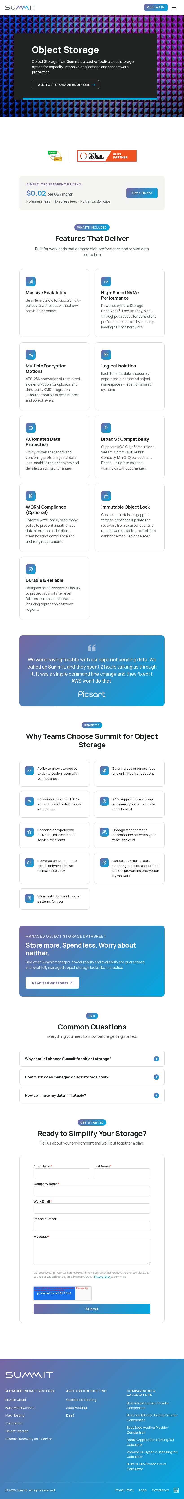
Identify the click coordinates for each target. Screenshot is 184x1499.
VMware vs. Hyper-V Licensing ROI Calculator (152, 1454)
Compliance (160, 1490)
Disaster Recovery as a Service (28, 1439)
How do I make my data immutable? (91, 1095)
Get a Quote (142, 193)
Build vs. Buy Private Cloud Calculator (146, 1466)
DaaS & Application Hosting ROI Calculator (150, 1442)
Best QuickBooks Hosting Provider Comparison (152, 1417)
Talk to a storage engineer (63, 84)
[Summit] (20, 8)
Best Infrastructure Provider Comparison (148, 1405)
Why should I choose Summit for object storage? (91, 1058)
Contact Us (156, 7)
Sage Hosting (76, 1407)
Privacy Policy (102, 1276)
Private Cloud (15, 1400)
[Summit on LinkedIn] (176, 1490)
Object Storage (17, 1431)
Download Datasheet (50, 982)
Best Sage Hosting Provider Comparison (147, 1429)
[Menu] (174, 7)
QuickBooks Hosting (81, 1400)
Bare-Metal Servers (20, 1407)
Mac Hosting (15, 1415)
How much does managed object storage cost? (91, 1077)
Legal (143, 1490)
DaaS (70, 1415)
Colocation (13, 1423)
